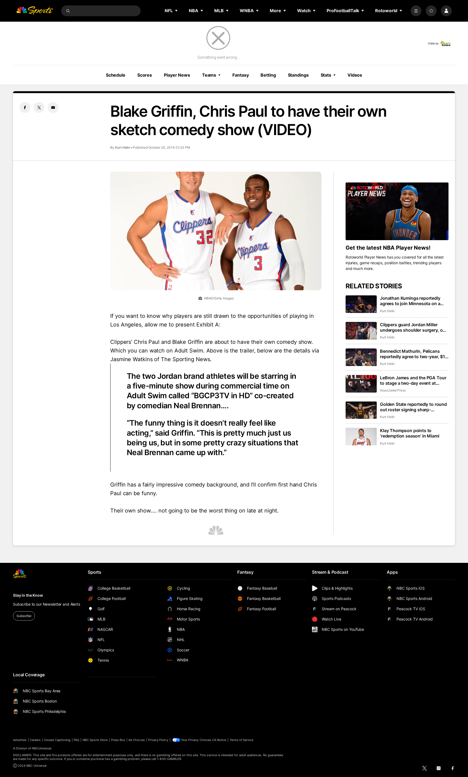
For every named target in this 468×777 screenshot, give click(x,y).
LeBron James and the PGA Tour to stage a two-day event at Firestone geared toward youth (413, 380)
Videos (354, 75)
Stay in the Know (28, 595)
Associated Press (393, 390)
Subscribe (24, 616)
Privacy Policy (158, 740)
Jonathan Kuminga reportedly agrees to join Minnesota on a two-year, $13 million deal (410, 300)
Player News (177, 75)
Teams (209, 75)
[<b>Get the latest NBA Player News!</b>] (397, 211)
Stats (326, 75)
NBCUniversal (41, 748)
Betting (268, 75)
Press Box (118, 740)
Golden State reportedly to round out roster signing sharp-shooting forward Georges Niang (413, 406)
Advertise (20, 740)
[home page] (34, 11)
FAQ (76, 740)
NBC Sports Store (95, 740)
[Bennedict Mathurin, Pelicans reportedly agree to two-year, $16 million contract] (361, 357)
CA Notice (219, 740)
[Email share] (53, 107)
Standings (298, 75)
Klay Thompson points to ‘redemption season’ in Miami (409, 433)
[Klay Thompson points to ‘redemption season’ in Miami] (361, 436)
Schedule (115, 75)
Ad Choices (136, 740)
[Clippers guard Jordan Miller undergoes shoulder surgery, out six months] (361, 330)
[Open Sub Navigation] (176, 10)
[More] (416, 10)
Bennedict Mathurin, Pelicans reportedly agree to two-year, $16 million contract (414, 353)
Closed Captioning (57, 740)
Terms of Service (241, 740)
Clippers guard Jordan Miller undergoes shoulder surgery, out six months (413, 327)
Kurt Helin (122, 147)
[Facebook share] (25, 107)
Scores (144, 75)
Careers (35, 740)
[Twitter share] (39, 107)
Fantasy (240, 75)
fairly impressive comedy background (189, 484)
